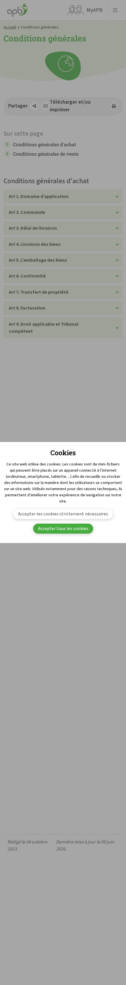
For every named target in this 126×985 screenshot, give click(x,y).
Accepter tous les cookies (63, 528)
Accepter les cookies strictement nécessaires (63, 514)
